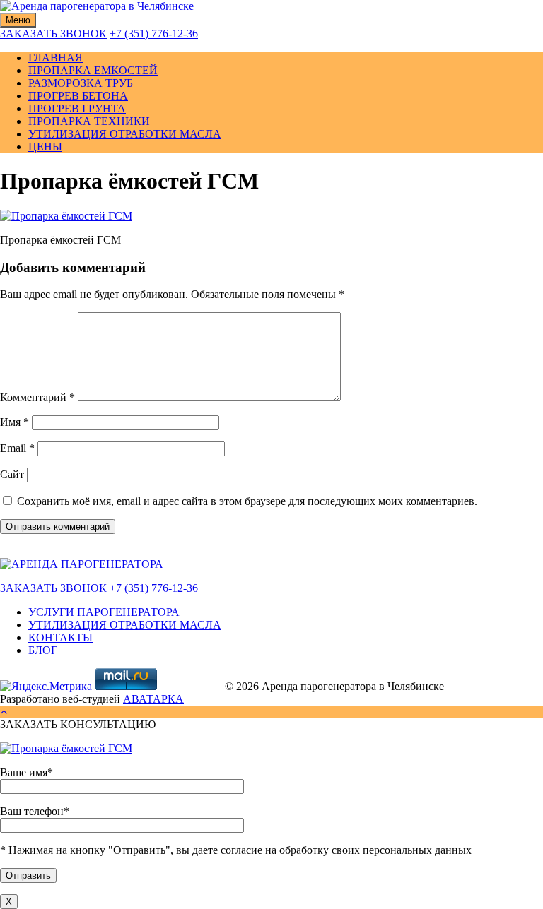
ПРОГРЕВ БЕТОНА (78, 96)
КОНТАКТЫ (60, 637)
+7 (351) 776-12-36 (154, 34)
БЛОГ (42, 650)
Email (17, 448)
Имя (14, 422)
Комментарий (37, 397)
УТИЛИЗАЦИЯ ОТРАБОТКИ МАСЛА (124, 134)
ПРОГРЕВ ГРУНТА (77, 108)
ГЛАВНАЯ (55, 58)
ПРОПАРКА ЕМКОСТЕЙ (93, 70)
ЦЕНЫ (45, 147)
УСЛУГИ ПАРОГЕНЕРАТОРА (104, 612)
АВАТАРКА (153, 699)
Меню (18, 20)
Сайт (12, 474)
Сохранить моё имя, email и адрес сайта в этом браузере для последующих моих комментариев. (247, 501)
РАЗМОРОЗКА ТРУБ (80, 83)
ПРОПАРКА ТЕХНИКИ (89, 121)
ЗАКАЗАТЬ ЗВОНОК (53, 34)
